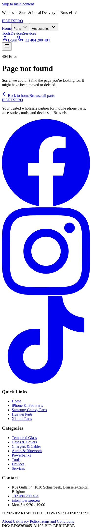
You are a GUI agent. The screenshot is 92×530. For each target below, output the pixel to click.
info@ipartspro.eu (26, 500)
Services (29, 33)
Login (12, 40)
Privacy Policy (28, 521)
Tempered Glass (24, 438)
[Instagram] (46, 294)
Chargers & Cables (26, 446)
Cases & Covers (24, 442)
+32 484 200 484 (36, 40)
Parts (17, 29)
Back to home (18, 95)
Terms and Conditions (57, 521)
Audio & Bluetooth (27, 451)
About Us (9, 521)
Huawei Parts (22, 414)
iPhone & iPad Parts (27, 405)
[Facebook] (46, 205)
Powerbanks (21, 455)
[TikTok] (46, 382)
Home (7, 28)
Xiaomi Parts (22, 419)
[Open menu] (7, 46)
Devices (17, 33)
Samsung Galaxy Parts (29, 410)
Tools (6, 33)
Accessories (41, 29)
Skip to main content (18, 4)
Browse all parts (41, 95)
